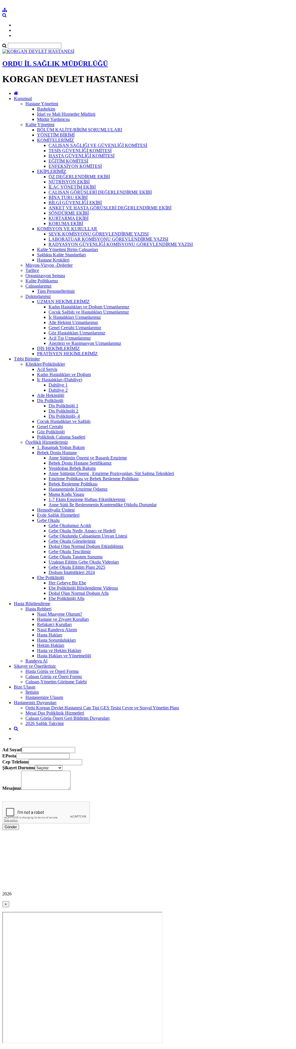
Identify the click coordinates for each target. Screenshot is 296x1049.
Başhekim (46, 108)
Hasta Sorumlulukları (56, 640)
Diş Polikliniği (50, 400)
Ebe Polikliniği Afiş (66, 598)
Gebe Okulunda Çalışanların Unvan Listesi (88, 535)
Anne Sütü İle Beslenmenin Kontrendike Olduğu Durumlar (103, 504)
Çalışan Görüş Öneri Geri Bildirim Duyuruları (67, 718)
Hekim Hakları (50, 645)
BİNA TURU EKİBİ (68, 197)
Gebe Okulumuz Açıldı (70, 525)
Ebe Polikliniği (50, 577)
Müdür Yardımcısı (53, 119)
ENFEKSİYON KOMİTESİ (75, 166)
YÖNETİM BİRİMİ (56, 134)
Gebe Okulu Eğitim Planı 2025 (77, 567)
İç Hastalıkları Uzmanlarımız (75, 317)
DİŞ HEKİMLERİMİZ (58, 348)
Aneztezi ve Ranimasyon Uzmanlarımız (85, 343)
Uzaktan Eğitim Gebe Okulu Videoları (84, 562)
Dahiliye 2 (58, 390)
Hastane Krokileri (53, 259)
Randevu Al (36, 660)
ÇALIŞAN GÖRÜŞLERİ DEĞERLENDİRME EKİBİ (100, 192)
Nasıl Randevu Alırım (57, 629)
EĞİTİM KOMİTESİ (68, 161)
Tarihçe (32, 270)
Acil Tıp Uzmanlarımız (70, 338)
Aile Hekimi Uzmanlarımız (73, 322)
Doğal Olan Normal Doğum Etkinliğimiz (86, 546)
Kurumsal (23, 98)
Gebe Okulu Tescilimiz (70, 551)
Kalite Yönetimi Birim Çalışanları (67, 249)
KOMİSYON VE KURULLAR (67, 228)
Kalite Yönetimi (39, 124)
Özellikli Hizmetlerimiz (46, 442)
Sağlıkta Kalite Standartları (61, 254)
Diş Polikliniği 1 (63, 405)
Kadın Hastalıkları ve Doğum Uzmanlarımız (89, 306)
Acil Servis (47, 369)
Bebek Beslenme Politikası (73, 483)
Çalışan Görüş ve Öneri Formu (53, 676)
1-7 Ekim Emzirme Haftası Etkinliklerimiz (87, 499)
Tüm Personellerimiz (56, 291)
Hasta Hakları (49, 634)
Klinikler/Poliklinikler (45, 364)
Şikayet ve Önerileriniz (35, 666)
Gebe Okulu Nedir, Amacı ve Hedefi (82, 530)
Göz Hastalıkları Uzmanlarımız (77, 332)
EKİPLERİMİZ (51, 171)
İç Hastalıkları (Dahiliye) (59, 379)
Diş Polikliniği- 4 (64, 416)
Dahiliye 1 (58, 384)
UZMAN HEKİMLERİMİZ (63, 301)
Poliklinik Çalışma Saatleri (61, 437)
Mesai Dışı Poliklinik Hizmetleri (54, 713)
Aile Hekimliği (50, 395)
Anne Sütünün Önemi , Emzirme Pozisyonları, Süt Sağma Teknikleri (111, 473)
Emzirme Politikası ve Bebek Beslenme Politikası (93, 478)
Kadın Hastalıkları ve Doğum (64, 374)
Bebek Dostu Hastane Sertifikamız (80, 463)
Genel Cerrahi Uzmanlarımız (75, 327)
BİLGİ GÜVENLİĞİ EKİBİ (75, 202)
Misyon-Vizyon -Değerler (49, 265)
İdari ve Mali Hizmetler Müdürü (66, 114)
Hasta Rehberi (38, 608)
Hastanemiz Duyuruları (35, 702)
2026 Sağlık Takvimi (44, 723)
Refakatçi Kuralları (54, 624)
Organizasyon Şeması (45, 275)
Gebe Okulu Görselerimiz (72, 541)
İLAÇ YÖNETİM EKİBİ (72, 187)
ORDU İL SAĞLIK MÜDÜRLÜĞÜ (55, 63)
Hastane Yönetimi (41, 103)
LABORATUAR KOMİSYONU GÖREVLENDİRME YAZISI (108, 239)
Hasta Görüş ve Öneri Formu (52, 671)
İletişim (32, 692)
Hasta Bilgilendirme (32, 603)
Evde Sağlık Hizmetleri (58, 515)
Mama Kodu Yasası (66, 494)
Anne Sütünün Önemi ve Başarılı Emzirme (88, 457)
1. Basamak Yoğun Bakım (61, 447)
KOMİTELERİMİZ (55, 140)
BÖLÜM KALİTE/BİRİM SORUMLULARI (79, 129)
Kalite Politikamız (41, 280)
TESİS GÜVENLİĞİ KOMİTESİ (80, 150)
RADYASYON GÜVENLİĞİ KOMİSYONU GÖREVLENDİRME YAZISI (121, 244)
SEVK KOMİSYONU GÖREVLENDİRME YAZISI (99, 233)
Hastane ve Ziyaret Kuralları (63, 619)
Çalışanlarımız (38, 286)
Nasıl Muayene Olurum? (59, 614)
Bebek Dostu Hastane (57, 452)
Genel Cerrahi (50, 426)
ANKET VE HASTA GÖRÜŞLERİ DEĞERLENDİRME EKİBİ (110, 207)
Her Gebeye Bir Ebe (67, 582)
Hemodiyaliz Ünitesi (56, 509)
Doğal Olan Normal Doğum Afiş (79, 593)
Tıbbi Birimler (27, 358)
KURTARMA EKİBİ (68, 218)
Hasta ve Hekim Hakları (59, 650)
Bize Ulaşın (24, 686)
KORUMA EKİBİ (66, 223)
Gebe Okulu (48, 520)
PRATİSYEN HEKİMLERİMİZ (67, 353)
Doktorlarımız (38, 296)
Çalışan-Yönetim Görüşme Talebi (56, 681)
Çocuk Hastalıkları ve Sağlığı (63, 421)
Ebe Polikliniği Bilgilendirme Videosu (83, 588)
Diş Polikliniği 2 (63, 410)
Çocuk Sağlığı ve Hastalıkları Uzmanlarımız (89, 312)
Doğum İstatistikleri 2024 (72, 572)
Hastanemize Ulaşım (44, 697)
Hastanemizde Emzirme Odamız (78, 489)
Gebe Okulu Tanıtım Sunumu (76, 556)
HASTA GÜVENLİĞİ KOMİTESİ (81, 155)
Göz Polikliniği (51, 431)
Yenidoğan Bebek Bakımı (72, 468)
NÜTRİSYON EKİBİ (69, 181)
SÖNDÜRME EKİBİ (69, 213)
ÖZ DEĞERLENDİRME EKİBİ (79, 176)
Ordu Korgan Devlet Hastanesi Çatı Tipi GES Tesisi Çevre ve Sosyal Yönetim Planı (102, 707)
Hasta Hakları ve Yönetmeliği (64, 655)
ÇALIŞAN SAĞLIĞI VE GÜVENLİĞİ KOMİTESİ (98, 145)
